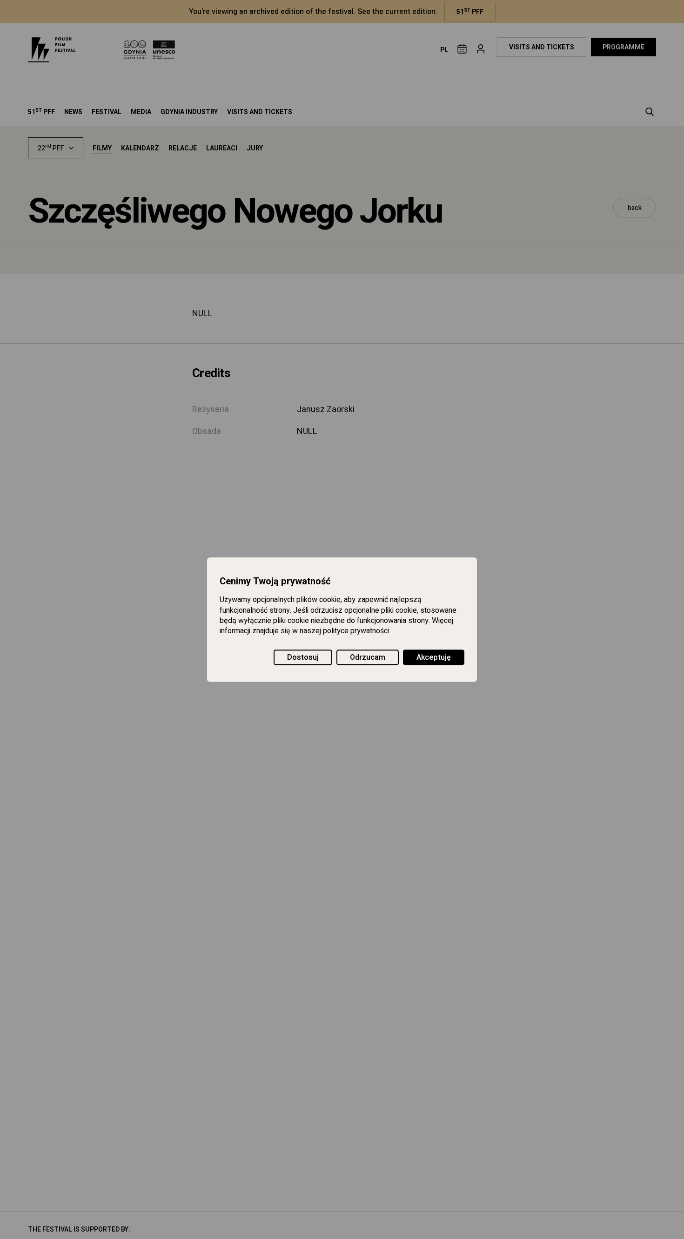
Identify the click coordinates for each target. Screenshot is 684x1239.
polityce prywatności (356, 631)
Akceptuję (433, 657)
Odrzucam (367, 657)
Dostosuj (303, 657)
